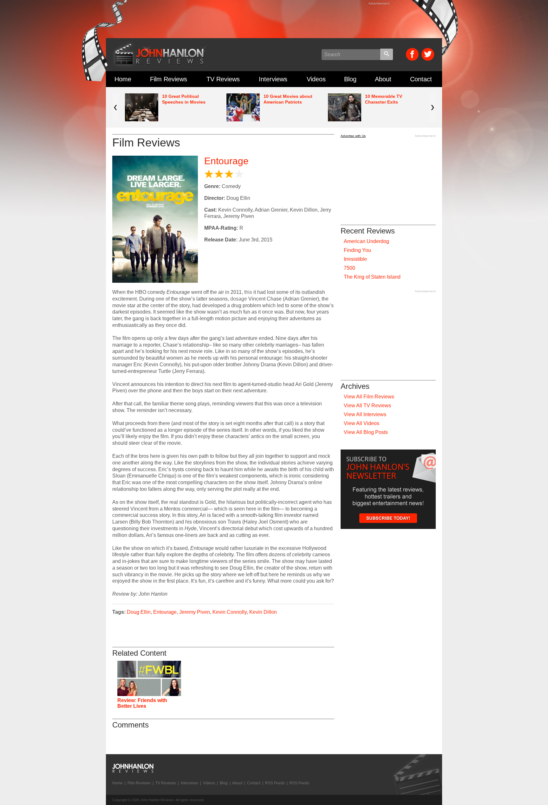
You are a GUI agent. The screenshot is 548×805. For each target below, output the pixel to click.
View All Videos (361, 423)
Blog (350, 79)
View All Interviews (365, 414)
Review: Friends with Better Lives (142, 703)
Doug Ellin (139, 612)
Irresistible (355, 259)
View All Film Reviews (369, 396)
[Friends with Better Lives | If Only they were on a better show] (149, 678)
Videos (316, 79)
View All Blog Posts (366, 432)
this (248, 292)
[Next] (432, 107)
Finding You (357, 250)
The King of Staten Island (372, 277)
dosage (238, 298)
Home (122, 79)
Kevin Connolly (229, 612)
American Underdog (366, 241)
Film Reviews (168, 79)
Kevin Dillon (263, 612)
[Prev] (115, 107)
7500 (349, 268)
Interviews (273, 79)
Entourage (226, 161)
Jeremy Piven (194, 612)
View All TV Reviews (367, 405)
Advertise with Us (353, 136)
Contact (421, 79)
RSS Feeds (275, 783)
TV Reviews (223, 79)
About (383, 79)
